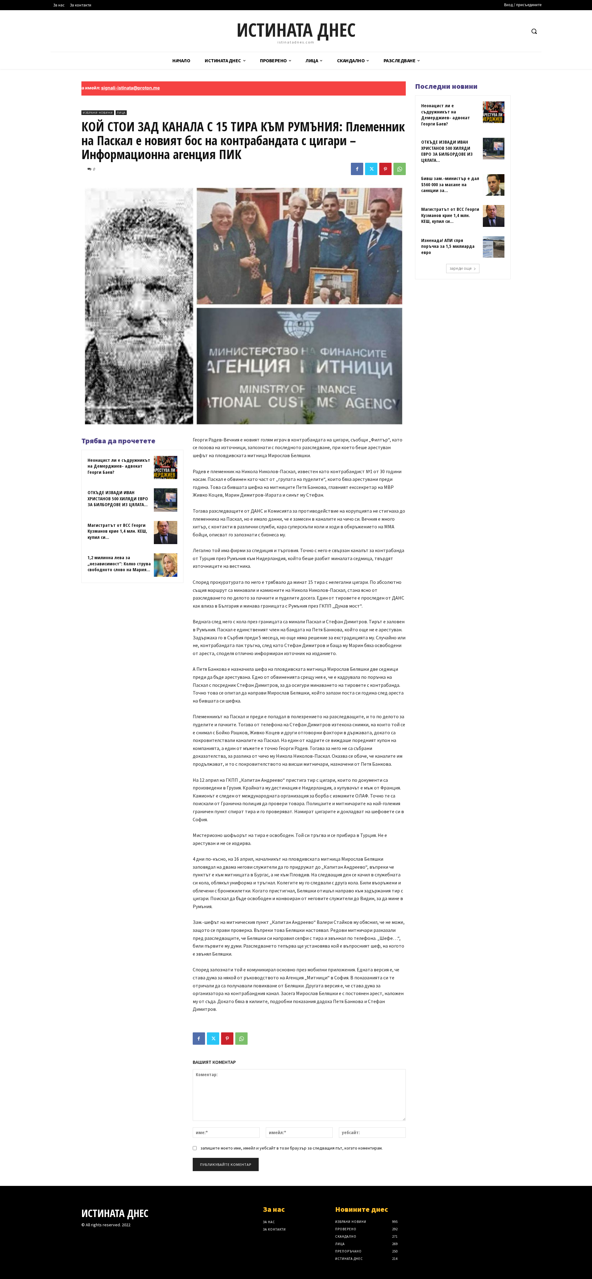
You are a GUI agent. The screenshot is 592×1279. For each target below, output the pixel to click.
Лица (121, 113)
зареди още (461, 268)
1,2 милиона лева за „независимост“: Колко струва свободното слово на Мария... (119, 563)
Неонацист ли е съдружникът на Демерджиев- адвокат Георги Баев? (119, 466)
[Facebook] (357, 169)
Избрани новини (98, 113)
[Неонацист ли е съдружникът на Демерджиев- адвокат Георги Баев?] (165, 467)
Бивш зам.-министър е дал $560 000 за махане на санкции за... (450, 184)
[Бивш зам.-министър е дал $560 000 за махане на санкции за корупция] (493, 185)
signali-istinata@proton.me (92, 87)
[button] (534, 31)
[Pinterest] (385, 169)
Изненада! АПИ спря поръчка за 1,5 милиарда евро (448, 246)
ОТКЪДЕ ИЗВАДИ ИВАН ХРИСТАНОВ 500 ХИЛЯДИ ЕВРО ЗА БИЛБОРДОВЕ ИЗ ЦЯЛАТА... (118, 498)
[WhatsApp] (399, 169)
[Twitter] (371, 169)
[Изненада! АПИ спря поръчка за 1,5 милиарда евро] (493, 247)
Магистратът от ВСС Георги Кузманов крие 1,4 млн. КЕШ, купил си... (117, 531)
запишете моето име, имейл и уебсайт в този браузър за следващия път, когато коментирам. (291, 1148)
